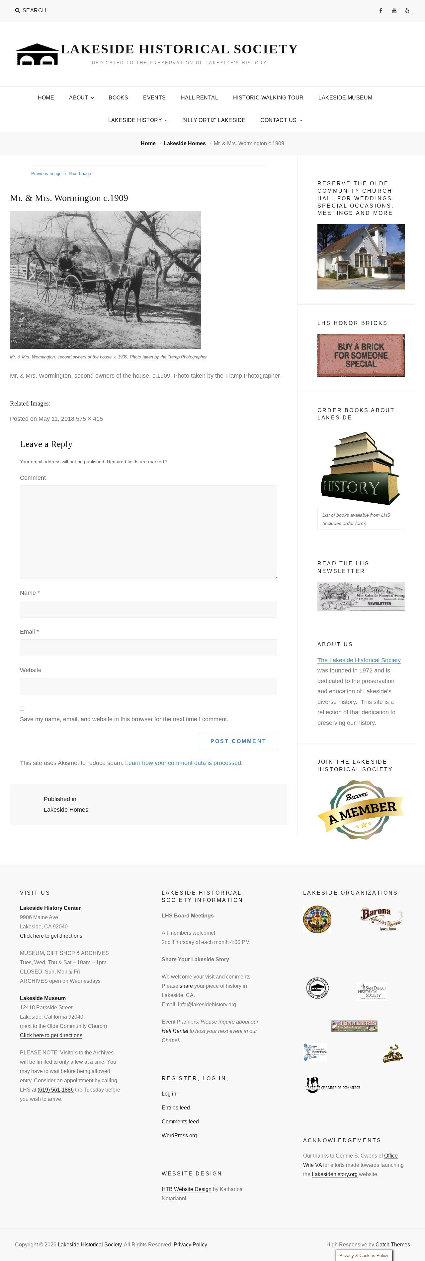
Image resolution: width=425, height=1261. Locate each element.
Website (31, 670)
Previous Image (46, 173)
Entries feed (176, 1107)
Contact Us (278, 120)
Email (29, 631)
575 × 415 (89, 418)
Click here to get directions (51, 936)
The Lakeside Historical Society (359, 660)
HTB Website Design (187, 1189)
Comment (33, 477)
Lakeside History (135, 120)
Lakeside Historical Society (179, 48)
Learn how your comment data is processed (183, 763)
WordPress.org (179, 1135)
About (78, 97)
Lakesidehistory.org (335, 1174)
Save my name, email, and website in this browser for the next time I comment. (124, 719)
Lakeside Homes (185, 143)
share (186, 986)
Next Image (80, 173)
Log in (169, 1094)
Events (154, 97)
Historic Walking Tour (268, 97)
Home (46, 97)
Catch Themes (393, 1244)
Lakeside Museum (345, 97)
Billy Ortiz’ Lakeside (213, 120)
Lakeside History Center (50, 908)
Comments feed (180, 1121)
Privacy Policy (190, 1244)
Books (118, 97)
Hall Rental (199, 97)
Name (30, 593)
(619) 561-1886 (56, 1090)
